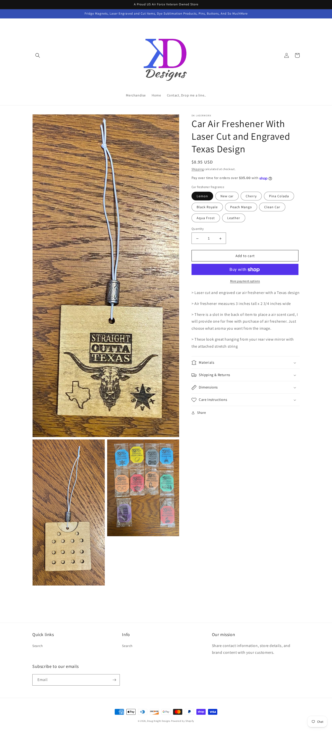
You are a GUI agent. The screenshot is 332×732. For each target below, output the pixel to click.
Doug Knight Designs (158, 721)
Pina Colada (279, 196)
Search (37, 646)
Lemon (202, 196)
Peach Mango (241, 207)
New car (227, 196)
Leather (233, 218)
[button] (37, 55)
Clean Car (272, 207)
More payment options (245, 281)
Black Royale (207, 207)
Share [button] (201, 413)
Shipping (198, 169)
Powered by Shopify (182, 721)
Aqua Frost (206, 218)
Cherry (251, 196)
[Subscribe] (114, 680)
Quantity (198, 229)
